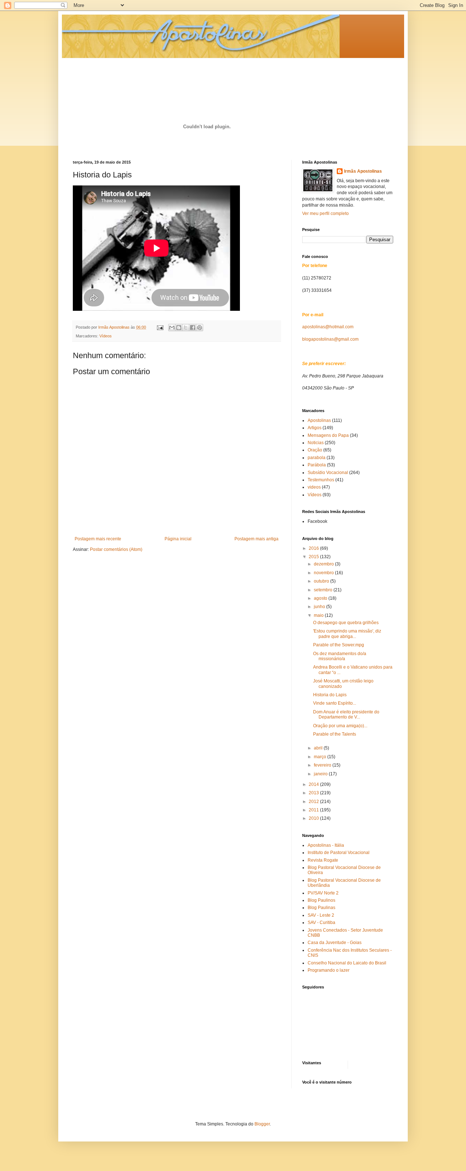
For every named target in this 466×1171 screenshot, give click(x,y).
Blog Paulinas (321, 907)
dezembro (324, 564)
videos (314, 487)
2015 (314, 556)
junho (320, 606)
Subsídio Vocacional (328, 472)
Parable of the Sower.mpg (338, 644)
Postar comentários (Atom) (116, 549)
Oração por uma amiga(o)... (340, 725)
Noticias (316, 442)
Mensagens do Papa (328, 435)
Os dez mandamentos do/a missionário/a (339, 656)
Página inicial (178, 538)
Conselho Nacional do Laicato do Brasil (347, 963)
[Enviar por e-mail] (171, 327)
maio (319, 615)
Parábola (317, 464)
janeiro (321, 773)
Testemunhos (321, 479)
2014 (314, 784)
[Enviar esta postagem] (160, 327)
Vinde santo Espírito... (334, 703)
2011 (314, 809)
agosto (321, 598)
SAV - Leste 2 (321, 915)
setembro (323, 589)
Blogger (262, 1124)
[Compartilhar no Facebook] (192, 327)
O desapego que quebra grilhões (346, 622)
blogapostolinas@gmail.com (330, 339)
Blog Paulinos (321, 900)
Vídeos (105, 336)
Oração (315, 450)
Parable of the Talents (334, 734)
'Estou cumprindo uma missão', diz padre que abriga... (347, 633)
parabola (316, 457)
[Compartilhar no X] (185, 327)
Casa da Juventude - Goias (335, 942)
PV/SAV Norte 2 (323, 893)
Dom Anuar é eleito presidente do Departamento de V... (346, 714)
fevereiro (323, 765)
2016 (314, 548)
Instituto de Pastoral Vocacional (339, 852)
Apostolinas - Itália (326, 845)
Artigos (314, 427)
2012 (314, 801)
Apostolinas (319, 420)
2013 (314, 792)
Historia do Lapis (330, 694)
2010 (314, 818)
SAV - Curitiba (321, 922)
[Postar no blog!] (178, 327)
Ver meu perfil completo (325, 213)
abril (319, 748)
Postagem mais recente (98, 538)
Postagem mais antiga (256, 538)
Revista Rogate (323, 860)
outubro (322, 581)
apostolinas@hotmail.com (328, 326)
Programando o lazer (329, 970)
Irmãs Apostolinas (363, 171)
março (320, 756)
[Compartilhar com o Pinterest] (199, 327)
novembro (324, 572)
